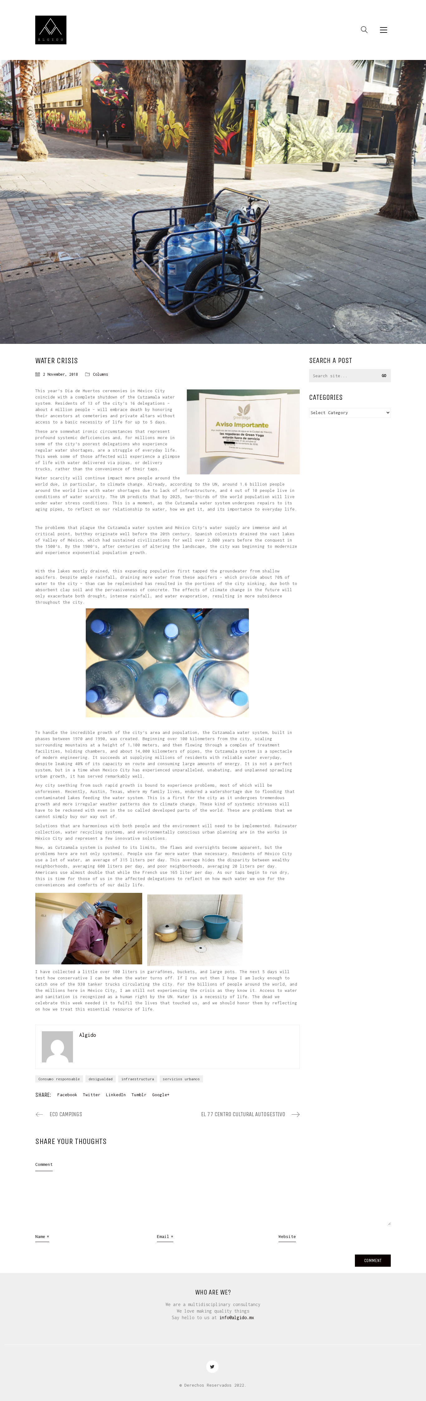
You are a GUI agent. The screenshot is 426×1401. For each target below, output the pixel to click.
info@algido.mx (236, 1317)
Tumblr (139, 1094)
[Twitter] (212, 1366)
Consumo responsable (59, 1079)
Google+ (161, 1094)
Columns (100, 374)
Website (287, 1236)
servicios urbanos (181, 1079)
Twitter (91, 1094)
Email (165, 1236)
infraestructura (137, 1079)
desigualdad (101, 1079)
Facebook (67, 1094)
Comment (44, 1164)
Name (42, 1236)
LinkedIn (116, 1094)
